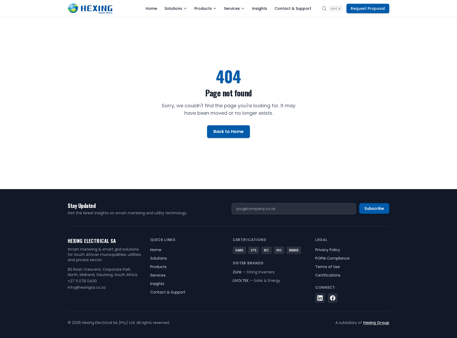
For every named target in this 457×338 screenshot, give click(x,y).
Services (232, 8)
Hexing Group (376, 322)
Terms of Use (327, 266)
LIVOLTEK (256, 280)
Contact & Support (293, 8)
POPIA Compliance (332, 258)
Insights (259, 8)
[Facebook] (332, 298)
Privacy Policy (327, 249)
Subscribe (374, 208)
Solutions (173, 8)
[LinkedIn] (320, 298)
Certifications (327, 275)
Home (151, 8)
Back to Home (228, 131)
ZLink (254, 272)
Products (203, 8)
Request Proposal (368, 8)
